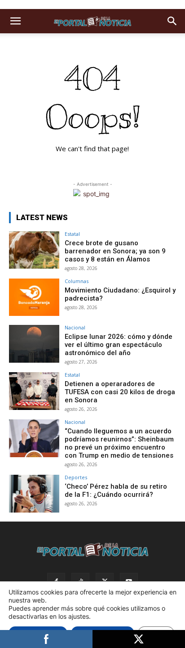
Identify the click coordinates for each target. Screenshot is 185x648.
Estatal (72, 233)
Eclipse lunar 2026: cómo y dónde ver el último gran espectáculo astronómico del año (118, 345)
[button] (15, 21)
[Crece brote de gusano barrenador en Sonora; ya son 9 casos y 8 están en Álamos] (34, 250)
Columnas (76, 281)
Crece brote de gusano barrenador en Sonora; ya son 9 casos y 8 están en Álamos (115, 251)
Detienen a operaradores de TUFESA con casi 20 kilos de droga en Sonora (120, 392)
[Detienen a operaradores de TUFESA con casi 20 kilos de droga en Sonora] (34, 391)
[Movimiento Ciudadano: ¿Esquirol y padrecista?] (34, 297)
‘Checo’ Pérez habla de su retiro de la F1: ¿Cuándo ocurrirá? (116, 490)
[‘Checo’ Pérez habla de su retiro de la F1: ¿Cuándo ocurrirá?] (34, 494)
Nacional (75, 327)
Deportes (76, 477)
